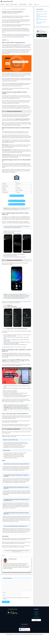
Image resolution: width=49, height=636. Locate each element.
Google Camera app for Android (19, 73)
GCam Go (2, 4)
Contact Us (36, 611)
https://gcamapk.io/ (16, 551)
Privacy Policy (36, 614)
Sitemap (41, 634)
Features (7, 4)
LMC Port (30, 4)
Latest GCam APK (8, 1)
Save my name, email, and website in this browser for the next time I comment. (16, 598)
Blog (35, 4)
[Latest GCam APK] (1, 1)
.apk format (9, 216)
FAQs (36, 615)
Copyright (36, 612)
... (29, 570)
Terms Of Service (36, 617)
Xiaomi (9, 9)
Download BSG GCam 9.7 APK (17, 195)
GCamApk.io (11, 634)
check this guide (23, 209)
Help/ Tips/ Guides (22, 4)
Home (3, 9)
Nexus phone (23, 44)
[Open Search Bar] (38, 4)
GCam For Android (13, 4)
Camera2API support (10, 337)
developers (12, 131)
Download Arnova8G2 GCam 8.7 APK (17, 200)
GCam (6, 9)
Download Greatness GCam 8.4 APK (17, 204)
